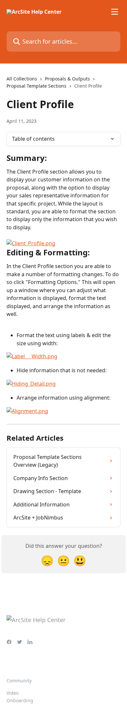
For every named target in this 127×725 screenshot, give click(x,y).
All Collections (22, 79)
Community (19, 680)
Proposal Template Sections (36, 86)
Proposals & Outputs (67, 79)
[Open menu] (114, 12)
